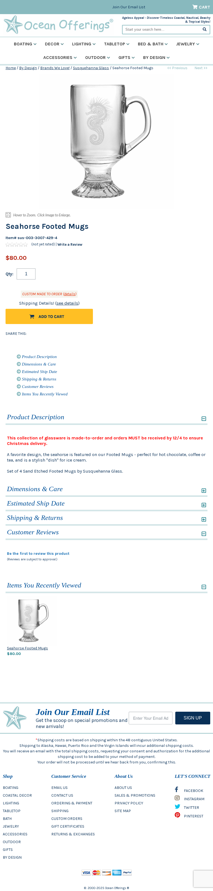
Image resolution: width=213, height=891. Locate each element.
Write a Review (69, 244)
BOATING (10, 787)
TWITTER (191, 807)
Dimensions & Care (38, 364)
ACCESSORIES (15, 834)
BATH (7, 818)
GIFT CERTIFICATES (67, 826)
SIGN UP (193, 718)
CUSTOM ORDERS (66, 818)
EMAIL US (59, 787)
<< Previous (177, 68)
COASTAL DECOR (17, 795)
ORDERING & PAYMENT (71, 803)
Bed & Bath (150, 43)
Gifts (124, 57)
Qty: (9, 273)
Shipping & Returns (38, 379)
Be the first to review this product (38, 553)
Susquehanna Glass (91, 68)
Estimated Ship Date (39, 371)
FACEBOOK (193, 790)
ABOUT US (123, 787)
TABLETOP (12, 811)
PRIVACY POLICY (129, 803)
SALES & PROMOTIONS (135, 795)
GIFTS (8, 849)
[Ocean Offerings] (58, 24)
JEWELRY (11, 826)
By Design (154, 57)
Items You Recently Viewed (44, 394)
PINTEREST (193, 816)
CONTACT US (62, 795)
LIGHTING (11, 803)
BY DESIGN (12, 857)
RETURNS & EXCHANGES (73, 834)
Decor (52, 43)
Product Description (39, 356)
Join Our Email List (128, 7)
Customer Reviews (37, 386)
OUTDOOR (12, 842)
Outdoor (95, 57)
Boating (23, 43)
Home (11, 68)
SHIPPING (60, 811)
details (69, 294)
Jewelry (185, 43)
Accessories (57, 57)
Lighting (81, 43)
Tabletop (114, 43)
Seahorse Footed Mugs (27, 648)
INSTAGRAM (193, 799)
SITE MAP (123, 811)
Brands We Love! (55, 68)
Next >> (200, 68)
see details (67, 303)
